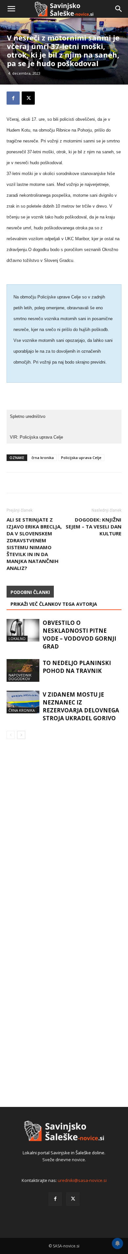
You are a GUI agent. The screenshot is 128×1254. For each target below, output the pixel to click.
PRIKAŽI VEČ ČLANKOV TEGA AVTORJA (54, 604)
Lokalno (17, 638)
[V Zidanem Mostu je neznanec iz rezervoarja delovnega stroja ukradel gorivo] (23, 702)
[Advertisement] (64, 87)
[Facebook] (55, 1199)
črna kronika (43, 457)
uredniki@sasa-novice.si (82, 1180)
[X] (72, 1199)
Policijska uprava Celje (81, 457)
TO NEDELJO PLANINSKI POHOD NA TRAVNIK (77, 667)
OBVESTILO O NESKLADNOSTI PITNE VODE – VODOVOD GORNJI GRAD (79, 634)
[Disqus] (64, 838)
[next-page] (21, 735)
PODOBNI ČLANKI (30, 592)
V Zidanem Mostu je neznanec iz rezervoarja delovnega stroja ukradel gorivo (81, 706)
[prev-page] (11, 735)
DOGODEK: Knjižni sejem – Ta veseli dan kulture (93, 526)
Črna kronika (22, 710)
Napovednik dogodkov (20, 677)
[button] (11, 9)
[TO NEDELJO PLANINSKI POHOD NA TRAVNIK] (23, 670)
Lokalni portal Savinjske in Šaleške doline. (64, 1153)
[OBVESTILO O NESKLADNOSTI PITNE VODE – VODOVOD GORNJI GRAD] (23, 630)
